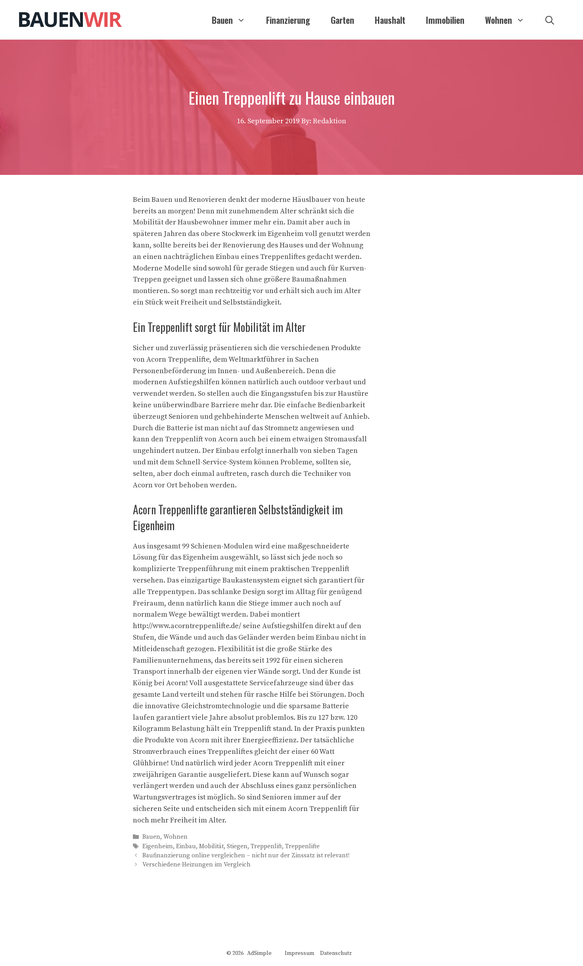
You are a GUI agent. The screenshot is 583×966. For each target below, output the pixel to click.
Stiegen (237, 846)
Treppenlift (266, 846)
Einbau (186, 846)
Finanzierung (288, 20)
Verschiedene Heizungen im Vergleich (196, 864)
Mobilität (211, 846)
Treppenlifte (302, 846)
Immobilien (445, 20)
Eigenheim (157, 846)
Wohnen (498, 20)
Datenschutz (336, 953)
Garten (342, 20)
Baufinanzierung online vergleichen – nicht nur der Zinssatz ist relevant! (245, 855)
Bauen (222, 20)
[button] (549, 20)
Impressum (299, 953)
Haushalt (390, 20)
